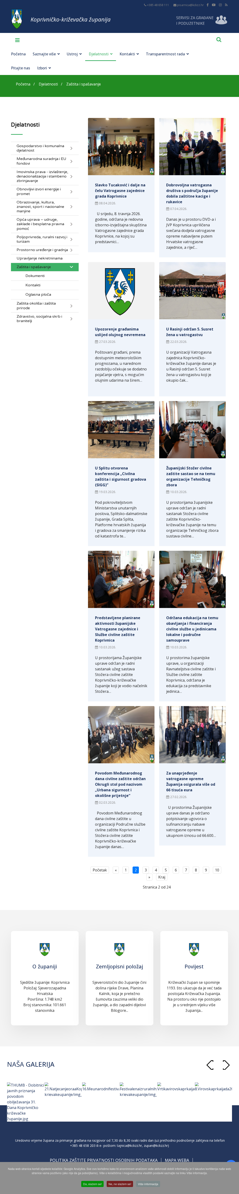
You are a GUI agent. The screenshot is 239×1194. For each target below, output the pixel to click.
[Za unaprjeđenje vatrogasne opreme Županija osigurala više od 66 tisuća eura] (192, 734)
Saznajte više (44, 54)
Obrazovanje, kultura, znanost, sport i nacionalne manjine (40, 206)
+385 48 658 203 (82, 1145)
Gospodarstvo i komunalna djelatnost (40, 148)
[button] (226, 1065)
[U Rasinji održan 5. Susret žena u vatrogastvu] (192, 290)
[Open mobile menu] (15, 40)
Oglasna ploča (38, 294)
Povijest (194, 966)
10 (217, 870)
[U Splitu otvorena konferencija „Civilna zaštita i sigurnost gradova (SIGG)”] (121, 429)
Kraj (161, 877)
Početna (18, 54)
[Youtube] (214, 5)
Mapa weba (177, 1160)
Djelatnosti (99, 54)
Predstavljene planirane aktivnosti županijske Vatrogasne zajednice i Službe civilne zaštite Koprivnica (117, 629)
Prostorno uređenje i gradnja (42, 250)
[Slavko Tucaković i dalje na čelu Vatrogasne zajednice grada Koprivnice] (121, 146)
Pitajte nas (20, 68)
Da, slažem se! (92, 1184)
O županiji (44, 966)
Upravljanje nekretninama (40, 258)
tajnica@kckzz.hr (129, 1145)
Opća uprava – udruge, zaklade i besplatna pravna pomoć (40, 224)
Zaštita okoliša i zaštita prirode (36, 305)
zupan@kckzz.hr (156, 1145)
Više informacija (148, 1184)
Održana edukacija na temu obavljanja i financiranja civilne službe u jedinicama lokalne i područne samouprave (192, 629)
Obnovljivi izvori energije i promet (39, 191)
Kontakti (127, 54)
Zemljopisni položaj (119, 966)
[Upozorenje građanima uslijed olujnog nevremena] (121, 290)
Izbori (42, 68)
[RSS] (226, 5)
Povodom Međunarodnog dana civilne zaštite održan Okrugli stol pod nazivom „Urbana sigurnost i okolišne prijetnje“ (120, 784)
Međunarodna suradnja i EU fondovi (41, 161)
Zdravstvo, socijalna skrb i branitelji (39, 318)
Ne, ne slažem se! (120, 1184)
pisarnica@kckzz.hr (190, 5)
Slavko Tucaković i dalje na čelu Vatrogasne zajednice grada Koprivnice (120, 190)
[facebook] (208, 5)
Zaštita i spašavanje (34, 267)
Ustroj (72, 54)
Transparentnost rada (165, 54)
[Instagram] (220, 5)
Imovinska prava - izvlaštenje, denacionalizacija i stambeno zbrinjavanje (42, 176)
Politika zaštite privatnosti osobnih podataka (104, 1160)
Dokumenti (35, 276)
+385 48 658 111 (158, 5)
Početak (100, 870)
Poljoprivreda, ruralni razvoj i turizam (42, 239)
